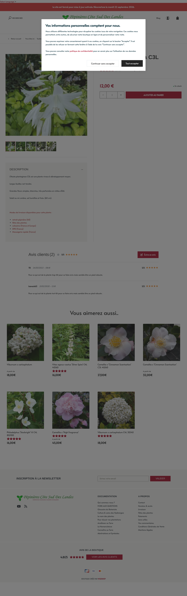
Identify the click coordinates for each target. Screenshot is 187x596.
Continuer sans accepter (102, 63)
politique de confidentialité (81, 51)
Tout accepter (132, 63)
